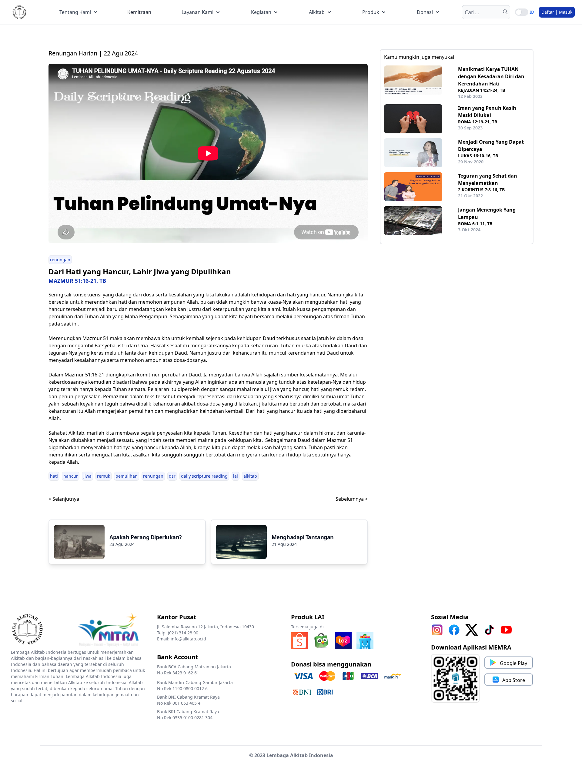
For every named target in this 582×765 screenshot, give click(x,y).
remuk (103, 476)
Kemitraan (139, 12)
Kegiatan (261, 12)
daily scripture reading (204, 476)
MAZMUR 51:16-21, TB (77, 280)
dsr (172, 476)
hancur (70, 476)
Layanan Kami (197, 12)
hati (54, 476)
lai (235, 476)
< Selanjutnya (63, 499)
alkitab (250, 476)
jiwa (87, 476)
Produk (370, 12)
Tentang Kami (75, 12)
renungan (60, 259)
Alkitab (317, 12)
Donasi (425, 12)
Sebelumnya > (352, 499)
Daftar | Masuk (556, 12)
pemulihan (126, 476)
